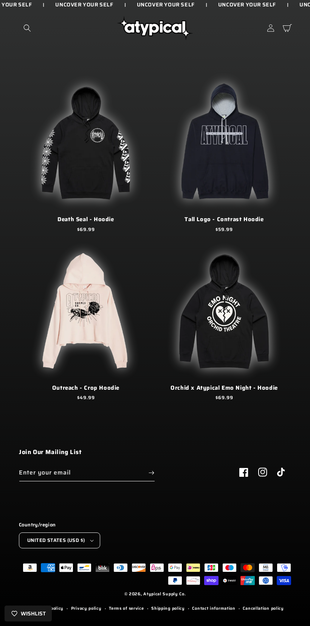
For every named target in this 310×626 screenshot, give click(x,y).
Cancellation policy (263, 608)
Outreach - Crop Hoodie (85, 388)
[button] (27, 28)
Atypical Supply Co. (164, 594)
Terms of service (126, 608)
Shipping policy (168, 608)
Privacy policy (86, 608)
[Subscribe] (151, 473)
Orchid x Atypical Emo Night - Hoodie (224, 388)
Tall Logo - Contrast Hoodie (224, 219)
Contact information (213, 608)
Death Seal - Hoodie (85, 219)
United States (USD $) (56, 540)
